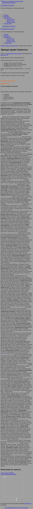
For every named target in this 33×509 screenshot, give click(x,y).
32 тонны (6, 66)
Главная (6, 15)
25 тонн (6, 64)
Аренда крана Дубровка (7, 473)
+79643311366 (8, 23)
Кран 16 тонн (10, 19)
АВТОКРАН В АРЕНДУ (7, 5)
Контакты (6, 16)
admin (7, 53)
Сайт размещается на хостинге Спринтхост (16, 507)
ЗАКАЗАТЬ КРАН (6, 108)
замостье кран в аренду (15, 53)
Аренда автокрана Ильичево (8, 474)
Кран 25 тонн (10, 20)
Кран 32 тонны (11, 22)
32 (19, 60)
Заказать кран (7, 18)
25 (16, 60)
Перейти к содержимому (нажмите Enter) (12, 1)
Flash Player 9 (28, 503)
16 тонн (6, 63)
